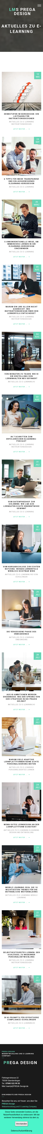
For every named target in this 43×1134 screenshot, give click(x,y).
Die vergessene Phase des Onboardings (21, 633)
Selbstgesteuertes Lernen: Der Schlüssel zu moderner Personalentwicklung (21, 954)
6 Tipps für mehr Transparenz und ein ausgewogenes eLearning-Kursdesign (21, 181)
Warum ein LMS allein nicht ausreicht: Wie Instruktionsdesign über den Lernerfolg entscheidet (21, 310)
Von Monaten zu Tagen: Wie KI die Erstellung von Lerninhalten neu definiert (21, 376)
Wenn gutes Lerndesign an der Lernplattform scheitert (21, 825)
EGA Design (20, 1063)
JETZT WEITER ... (20, 129)
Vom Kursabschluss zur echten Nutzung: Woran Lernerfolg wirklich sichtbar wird (21, 569)
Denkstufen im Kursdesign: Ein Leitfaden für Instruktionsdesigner (21, 116)
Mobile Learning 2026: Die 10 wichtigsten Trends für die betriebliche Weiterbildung (21, 889)
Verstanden (21, 1123)
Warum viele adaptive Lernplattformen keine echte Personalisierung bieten (21, 762)
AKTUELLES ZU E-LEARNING (21, 122)
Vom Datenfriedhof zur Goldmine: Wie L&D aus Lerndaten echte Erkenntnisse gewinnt (21, 505)
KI (34, 382)
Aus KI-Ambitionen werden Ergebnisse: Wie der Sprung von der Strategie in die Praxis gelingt (21, 698)
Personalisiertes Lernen (21, 770)
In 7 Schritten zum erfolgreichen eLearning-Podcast (21, 439)
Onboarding (22, 640)
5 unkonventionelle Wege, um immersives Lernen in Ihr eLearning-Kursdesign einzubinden (21, 245)
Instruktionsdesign (21, 124)
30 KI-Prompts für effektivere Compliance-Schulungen (21, 1018)
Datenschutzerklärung (21, 1130)
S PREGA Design (22, 12)
